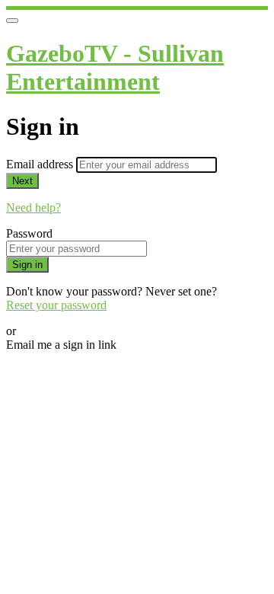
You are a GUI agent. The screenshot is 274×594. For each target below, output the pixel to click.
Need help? (33, 207)
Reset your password (56, 305)
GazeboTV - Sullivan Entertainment (115, 67)
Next (22, 181)
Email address (41, 164)
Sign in (27, 264)
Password (29, 233)
